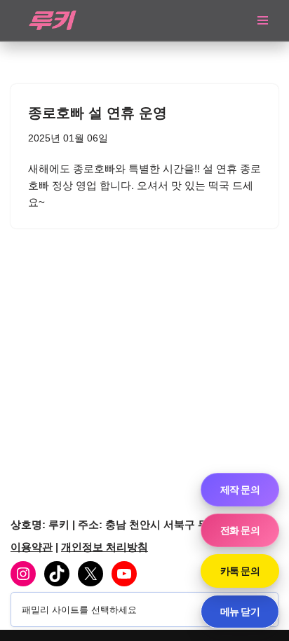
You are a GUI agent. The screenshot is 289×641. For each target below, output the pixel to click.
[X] (90, 573)
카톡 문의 (240, 571)
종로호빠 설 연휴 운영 (97, 112)
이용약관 (32, 547)
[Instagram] (23, 573)
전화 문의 (240, 530)
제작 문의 (240, 489)
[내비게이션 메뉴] (262, 20)
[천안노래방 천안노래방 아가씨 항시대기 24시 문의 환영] (53, 20)
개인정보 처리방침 (104, 547)
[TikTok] (56, 573)
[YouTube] (124, 573)
